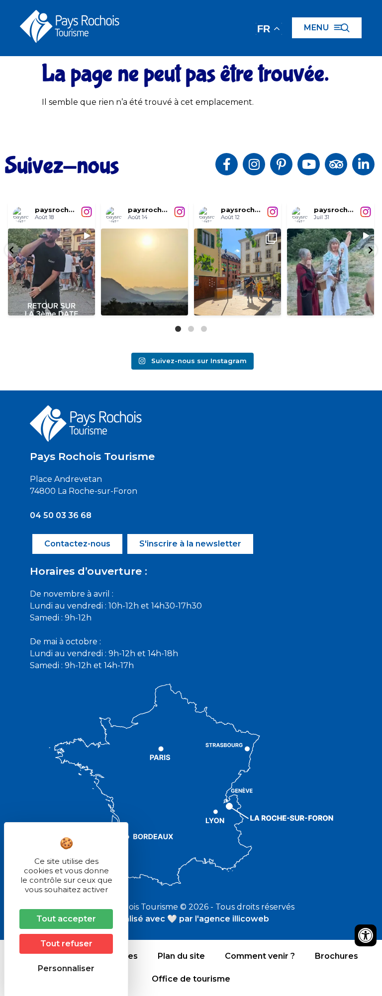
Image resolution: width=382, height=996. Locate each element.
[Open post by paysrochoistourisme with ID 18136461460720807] (144, 272)
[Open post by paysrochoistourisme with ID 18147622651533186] (51, 272)
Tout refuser (66, 943)
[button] (12, 250)
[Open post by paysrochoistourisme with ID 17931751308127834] (237, 272)
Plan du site (181, 956)
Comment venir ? (260, 956)
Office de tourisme (191, 979)
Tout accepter (66, 918)
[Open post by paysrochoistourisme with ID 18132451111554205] (330, 272)
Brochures (336, 956)
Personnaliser (66, 968)
